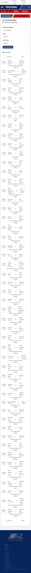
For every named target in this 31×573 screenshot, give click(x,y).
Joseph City (10, 337)
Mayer (21, 98)
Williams (21, 237)
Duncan (10, 463)
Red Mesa (21, 436)
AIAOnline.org (8, 567)
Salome (10, 144)
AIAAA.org (7, 558)
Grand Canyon (21, 153)
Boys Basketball (6, 16)
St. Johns (21, 337)
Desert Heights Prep (10, 309)
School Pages (8, 563)
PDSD (11, 501)
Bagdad (10, 153)
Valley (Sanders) (24, 71)
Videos (6, 544)
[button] (30, 2)
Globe (20, 171)
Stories (6, 553)
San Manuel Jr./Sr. (10, 473)
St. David (21, 116)
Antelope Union (10, 376)
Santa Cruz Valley (10, 347)
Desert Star (20, 80)
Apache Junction (24, 357)
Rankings (7, 546)
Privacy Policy (8, 565)
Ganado (10, 319)
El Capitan (10, 107)
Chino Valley (21, 208)
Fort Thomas (21, 144)
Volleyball (25, 11)
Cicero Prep (21, 217)
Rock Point (21, 274)
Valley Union (21, 135)
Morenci (10, 385)
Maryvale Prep (21, 89)
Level (4, 34)
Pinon (20, 428)
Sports (4, 11)
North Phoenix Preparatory (11, 190)
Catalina (10, 328)
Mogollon (10, 246)
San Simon (21, 328)
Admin (6, 550)
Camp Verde (10, 237)
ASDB (10, 116)
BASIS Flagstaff (10, 62)
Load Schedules (8, 47)
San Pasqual (10, 80)
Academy (7, 548)
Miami (23, 402)
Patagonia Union (10, 135)
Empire (21, 227)
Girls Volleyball (5, 2)
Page (21, 107)
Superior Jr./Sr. (10, 171)
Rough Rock (21, 180)
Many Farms (9, 180)
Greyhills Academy (21, 62)
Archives (7, 555)
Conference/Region (8, 27)
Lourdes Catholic (10, 125)
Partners (7, 556)
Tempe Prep (9, 89)
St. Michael (21, 291)
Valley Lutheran (10, 98)
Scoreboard (8, 561)
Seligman (10, 162)
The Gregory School (21, 125)
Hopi (9, 274)
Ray (21, 200)
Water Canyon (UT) (10, 366)
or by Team (6, 40)
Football (16, 11)
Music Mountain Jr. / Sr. (21, 264)
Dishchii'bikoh (11, 71)
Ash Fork (10, 200)
